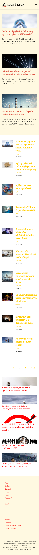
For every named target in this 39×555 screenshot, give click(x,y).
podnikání (4, 128)
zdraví (17, 213)
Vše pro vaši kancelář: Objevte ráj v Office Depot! (26, 254)
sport (3, 88)
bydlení (17, 191)
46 (26, 368)
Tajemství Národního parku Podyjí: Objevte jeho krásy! (26, 297)
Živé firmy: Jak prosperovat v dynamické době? (24, 319)
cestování (18, 304)
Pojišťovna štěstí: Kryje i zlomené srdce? (24, 341)
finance (4, 48)
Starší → (34, 368)
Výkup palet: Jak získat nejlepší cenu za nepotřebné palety (26, 166)
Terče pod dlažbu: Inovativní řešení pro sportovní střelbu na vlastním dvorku (18, 427)
